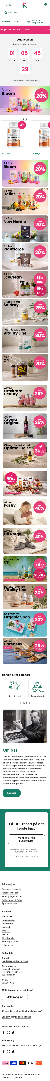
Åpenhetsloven (9, 903)
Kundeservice (8, 920)
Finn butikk (7, 916)
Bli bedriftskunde (23, 1016)
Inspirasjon (7, 927)
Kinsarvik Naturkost (31, 1074)
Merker (5, 934)
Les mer (11, 793)
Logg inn (6, 1016)
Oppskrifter (7, 923)
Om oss (6, 930)
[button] (45, 5)
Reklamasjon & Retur (12, 900)
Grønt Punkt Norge (32, 1045)
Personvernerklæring (12, 889)
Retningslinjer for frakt (12, 896)
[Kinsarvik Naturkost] (24, 5)
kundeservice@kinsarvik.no (15, 961)
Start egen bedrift (10, 941)
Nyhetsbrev (7, 945)
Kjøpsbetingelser (10, 892)
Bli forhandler (8, 938)
